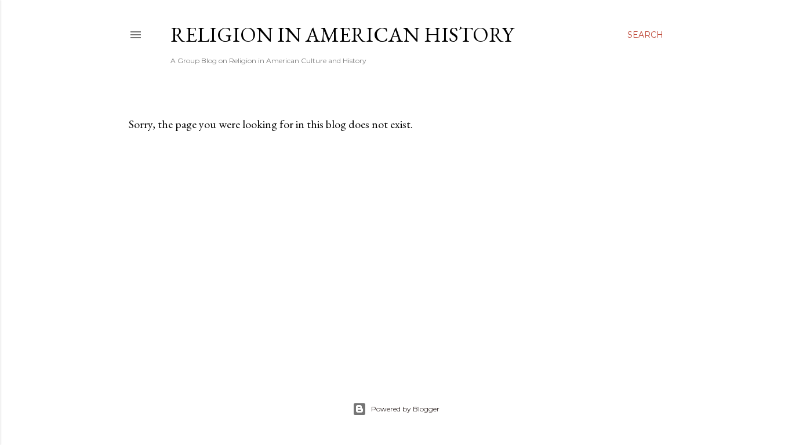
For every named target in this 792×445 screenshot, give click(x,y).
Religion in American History (342, 34)
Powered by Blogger (405, 408)
